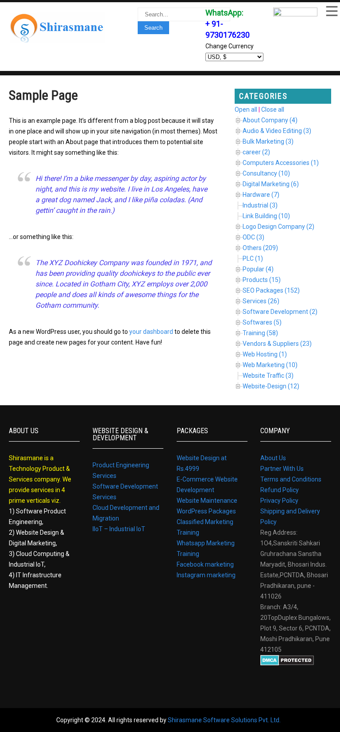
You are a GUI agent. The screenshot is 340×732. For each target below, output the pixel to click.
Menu (331, 11)
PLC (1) (253, 258)
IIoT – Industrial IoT (119, 528)
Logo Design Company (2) (278, 226)
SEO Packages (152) (271, 290)
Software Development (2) (280, 311)
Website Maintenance (207, 500)
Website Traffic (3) (268, 375)
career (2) (256, 152)
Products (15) (262, 279)
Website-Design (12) (271, 386)
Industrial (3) (260, 205)
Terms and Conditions (290, 479)
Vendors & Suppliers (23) (277, 343)
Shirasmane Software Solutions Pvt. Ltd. (224, 720)
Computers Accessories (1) (281, 162)
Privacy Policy (279, 500)
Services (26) (261, 301)
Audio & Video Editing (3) (277, 130)
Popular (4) (258, 269)
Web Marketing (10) (270, 364)
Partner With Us (282, 468)
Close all (272, 109)
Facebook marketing (205, 564)
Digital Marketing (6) (271, 184)
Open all (246, 109)
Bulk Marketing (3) (268, 141)
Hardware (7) (261, 194)
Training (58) (260, 333)
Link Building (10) (266, 215)
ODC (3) (253, 237)
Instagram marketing (206, 575)
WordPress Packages (206, 511)
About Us (273, 458)
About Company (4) (270, 120)
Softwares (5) (262, 322)
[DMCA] (287, 663)
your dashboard (151, 331)
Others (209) (260, 247)
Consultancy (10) (266, 173)
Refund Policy (279, 489)
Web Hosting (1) (265, 354)
